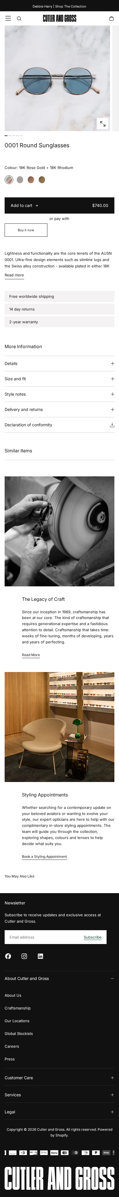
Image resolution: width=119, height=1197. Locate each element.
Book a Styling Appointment (44, 856)
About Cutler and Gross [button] (27, 978)
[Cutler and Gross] (59, 1178)
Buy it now (26, 230)
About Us (13, 995)
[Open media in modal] (102, 123)
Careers (12, 1046)
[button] (8, 18)
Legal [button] (10, 1111)
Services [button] (13, 1094)
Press (10, 1059)
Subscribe (93, 937)
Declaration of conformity (28, 424)
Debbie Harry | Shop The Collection (59, 6)
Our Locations (17, 1020)
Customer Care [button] (19, 1077)
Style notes (15, 394)
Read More (31, 655)
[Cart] (111, 19)
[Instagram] (24, 956)
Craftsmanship (18, 1008)
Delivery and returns (24, 409)
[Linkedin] (40, 956)
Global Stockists (19, 1033)
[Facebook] (8, 956)
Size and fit (15, 378)
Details (11, 363)
